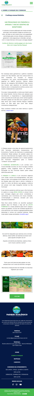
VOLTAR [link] (17, 296)
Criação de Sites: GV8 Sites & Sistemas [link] (14, 393)
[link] (6, 2)
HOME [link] (17, 352)
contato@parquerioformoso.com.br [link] (17, 338)
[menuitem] (17, 352)
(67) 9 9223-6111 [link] (17, 332)
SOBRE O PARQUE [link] (17, 355)
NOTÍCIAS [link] (17, 359)
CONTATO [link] (17, 362)
